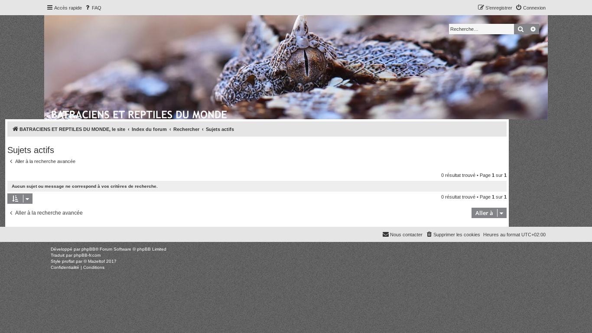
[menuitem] (92, 8)
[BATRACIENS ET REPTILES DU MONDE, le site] (139, 113)
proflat (68, 261)
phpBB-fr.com (87, 255)
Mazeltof (96, 261)
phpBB (88, 249)
